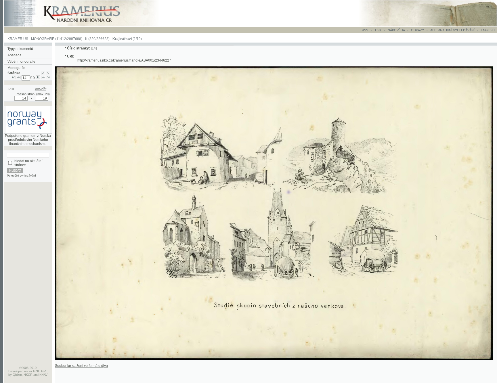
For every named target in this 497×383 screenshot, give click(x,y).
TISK (378, 30)
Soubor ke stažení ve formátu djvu (81, 366)
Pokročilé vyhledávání (21, 175)
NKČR (28, 374)
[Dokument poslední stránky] (48, 78)
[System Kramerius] (88, 25)
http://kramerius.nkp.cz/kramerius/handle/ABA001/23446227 (124, 60)
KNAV (43, 374)
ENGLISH (488, 30)
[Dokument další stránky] (48, 73)
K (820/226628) (97, 39)
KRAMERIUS (17, 39)
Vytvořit (40, 89)
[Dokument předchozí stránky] (43, 73)
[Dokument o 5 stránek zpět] (19, 78)
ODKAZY (417, 30)
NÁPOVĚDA (396, 30)
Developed (15, 371)
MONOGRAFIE (42, 39)
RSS (365, 30)
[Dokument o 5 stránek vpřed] (43, 78)
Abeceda (14, 55)
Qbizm (17, 374)
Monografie (16, 68)
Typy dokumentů (20, 49)
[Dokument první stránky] (14, 78)
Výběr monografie (21, 62)
